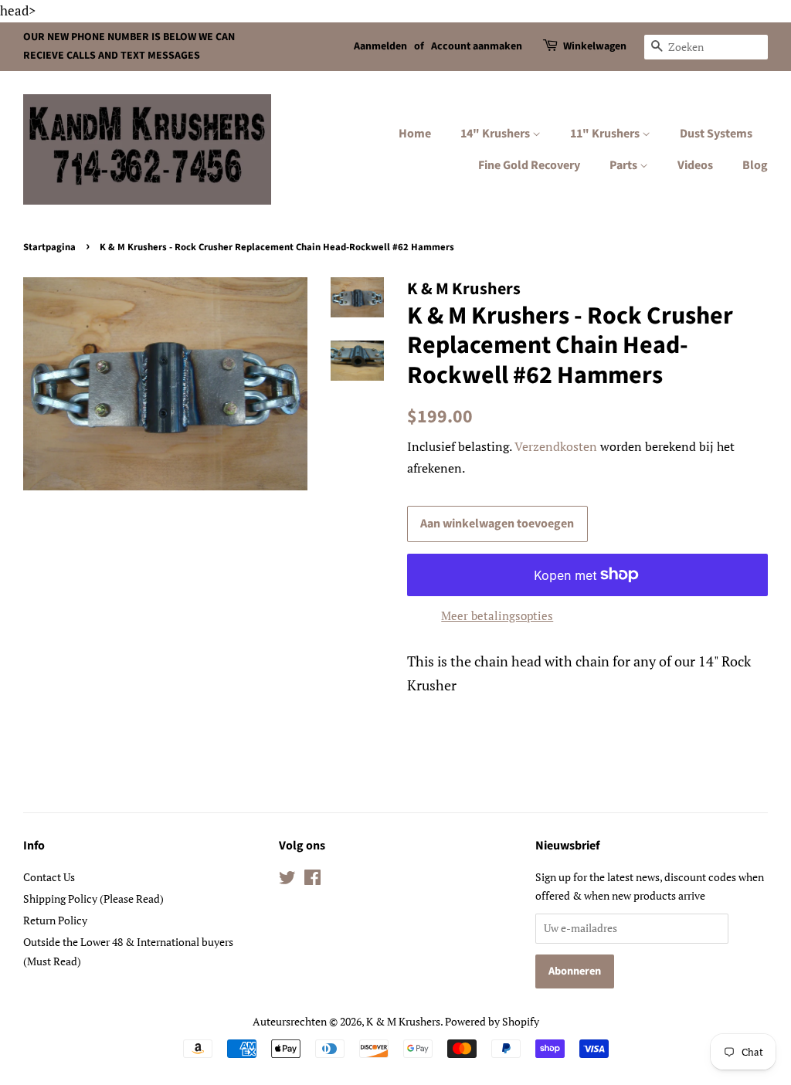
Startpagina (49, 247)
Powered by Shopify (492, 1021)
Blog (755, 165)
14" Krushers (496, 133)
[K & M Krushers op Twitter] (287, 880)
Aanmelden (380, 46)
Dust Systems (716, 133)
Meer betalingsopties (497, 615)
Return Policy (55, 920)
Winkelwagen (594, 46)
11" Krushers (606, 133)
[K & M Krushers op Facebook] (312, 880)
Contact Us (49, 877)
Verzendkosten (555, 446)
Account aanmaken (476, 46)
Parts (624, 165)
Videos (695, 165)
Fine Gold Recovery (529, 165)
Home (415, 133)
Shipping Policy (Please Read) (93, 898)
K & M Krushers (403, 1021)
